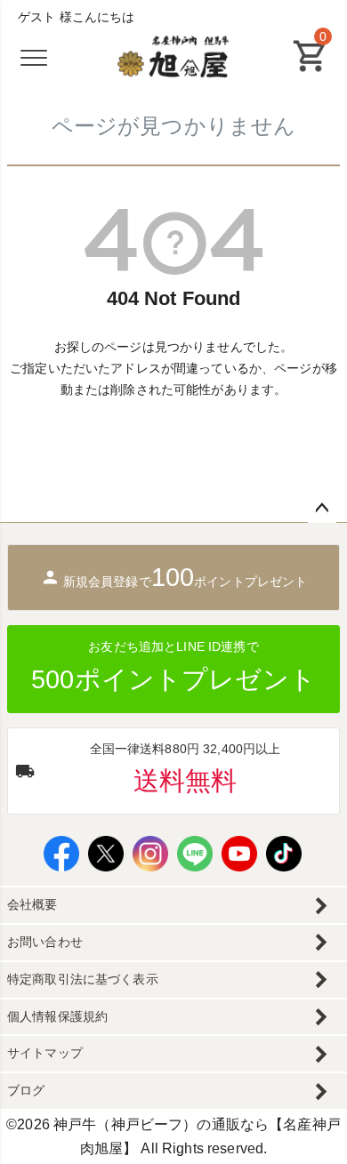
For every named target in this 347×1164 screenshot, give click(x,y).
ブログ (25, 1090)
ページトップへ (322, 508)
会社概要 (32, 904)
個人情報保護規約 (57, 1016)
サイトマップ (45, 1053)
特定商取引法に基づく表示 (82, 979)
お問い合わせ (45, 942)
